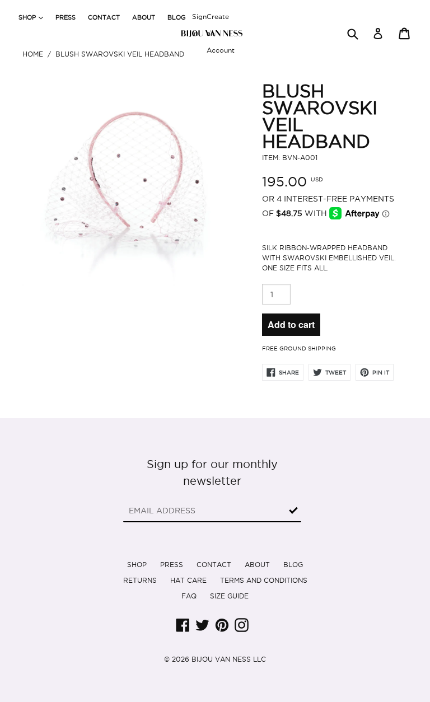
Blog (176, 17)
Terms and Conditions (263, 580)
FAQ (189, 596)
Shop (137, 564)
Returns (140, 580)
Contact (104, 17)
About (143, 17)
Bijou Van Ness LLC (228, 659)
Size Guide (229, 596)
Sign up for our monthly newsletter (212, 472)
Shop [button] (33, 17)
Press (65, 17)
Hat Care (188, 580)
